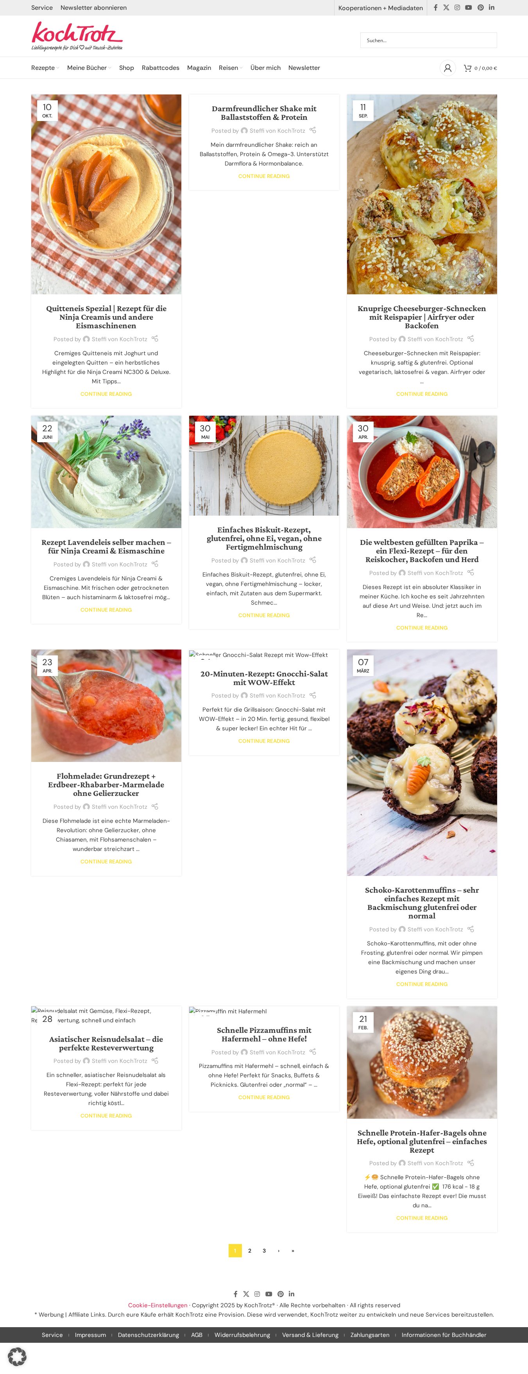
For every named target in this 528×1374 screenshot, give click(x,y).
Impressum (90, 1335)
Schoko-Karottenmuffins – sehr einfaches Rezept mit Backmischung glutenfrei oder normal (422, 902)
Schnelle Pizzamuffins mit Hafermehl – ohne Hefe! (264, 1034)
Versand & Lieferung (310, 1335)
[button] (17, 1357)
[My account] (448, 68)
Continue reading (106, 394)
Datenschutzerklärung (148, 1335)
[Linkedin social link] (491, 8)
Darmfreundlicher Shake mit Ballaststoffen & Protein (264, 112)
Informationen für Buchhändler (444, 1335)
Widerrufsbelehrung (242, 1335)
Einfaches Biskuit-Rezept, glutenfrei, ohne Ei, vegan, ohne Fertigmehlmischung (264, 538)
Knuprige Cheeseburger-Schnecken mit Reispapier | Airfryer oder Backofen (422, 316)
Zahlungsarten (370, 1335)
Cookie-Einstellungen (158, 1305)
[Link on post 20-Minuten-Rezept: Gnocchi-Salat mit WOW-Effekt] (264, 654)
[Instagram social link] (457, 8)
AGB (196, 1335)
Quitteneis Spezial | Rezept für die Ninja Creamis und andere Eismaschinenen (106, 316)
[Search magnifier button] (489, 40)
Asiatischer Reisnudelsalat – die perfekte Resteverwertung (106, 1043)
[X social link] (446, 8)
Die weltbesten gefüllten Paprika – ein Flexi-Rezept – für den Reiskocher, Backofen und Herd (422, 550)
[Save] (155, 339)
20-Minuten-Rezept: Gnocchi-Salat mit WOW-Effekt (264, 678)
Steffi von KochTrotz (119, 339)
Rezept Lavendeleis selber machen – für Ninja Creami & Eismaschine (106, 546)
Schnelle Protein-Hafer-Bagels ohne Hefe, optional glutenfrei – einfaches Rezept (422, 1141)
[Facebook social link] (435, 8)
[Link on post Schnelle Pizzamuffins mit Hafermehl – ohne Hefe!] (264, 1011)
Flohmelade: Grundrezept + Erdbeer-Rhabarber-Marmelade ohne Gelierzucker (106, 784)
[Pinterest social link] (480, 8)
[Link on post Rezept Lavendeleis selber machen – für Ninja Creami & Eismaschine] (106, 472)
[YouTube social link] (469, 8)
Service (52, 1335)
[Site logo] (77, 35)
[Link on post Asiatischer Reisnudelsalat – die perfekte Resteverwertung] (106, 1015)
